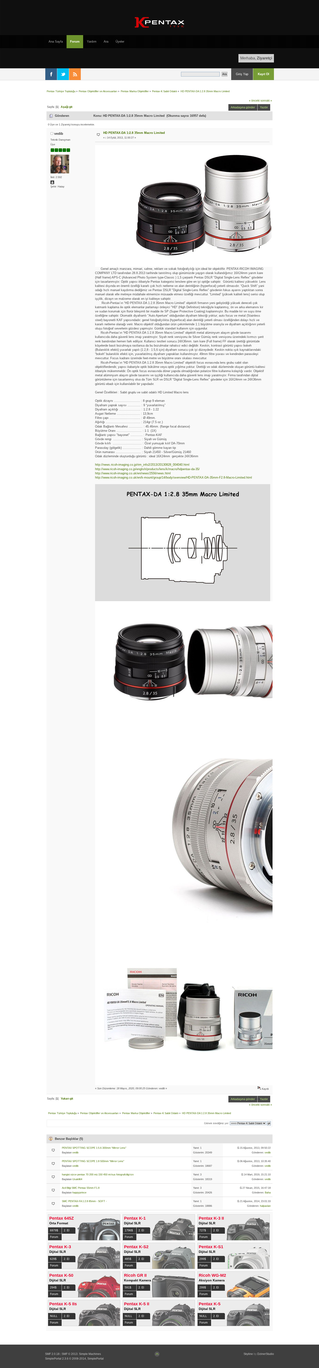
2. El (66, 1230)
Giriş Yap (242, 74)
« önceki (254, 100)
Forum (54, 1237)
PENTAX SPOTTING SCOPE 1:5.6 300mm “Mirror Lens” (94, 1147)
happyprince (79, 1192)
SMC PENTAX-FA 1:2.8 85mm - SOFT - (84, 1201)
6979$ (54, 1230)
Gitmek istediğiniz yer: (216, 1123)
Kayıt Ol (263, 74)
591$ (128, 1287)
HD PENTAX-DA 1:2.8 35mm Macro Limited (134, 133)
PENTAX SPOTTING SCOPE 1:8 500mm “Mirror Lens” (93, 1161)
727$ (202, 1230)
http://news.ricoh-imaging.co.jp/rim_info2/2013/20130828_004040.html (142, 464)
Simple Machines (90, 1354)
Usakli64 (77, 1179)
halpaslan (265, 1205)
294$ (53, 1287)
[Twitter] (63, 74)
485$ (128, 1259)
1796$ (129, 1230)
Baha (268, 1192)
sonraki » (266, 100)
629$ (53, 1259)
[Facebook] (51, 74)
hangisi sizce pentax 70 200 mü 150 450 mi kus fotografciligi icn (98, 1174)
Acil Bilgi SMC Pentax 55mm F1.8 (80, 1187)
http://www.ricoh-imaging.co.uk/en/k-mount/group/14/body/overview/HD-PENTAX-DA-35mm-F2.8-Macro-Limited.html (173, 477)
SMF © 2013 (70, 1354)
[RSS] (75, 74)
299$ (202, 1259)
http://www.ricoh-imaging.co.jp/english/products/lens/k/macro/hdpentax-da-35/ (147, 469)
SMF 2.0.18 (52, 1354)
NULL (53, 1316)
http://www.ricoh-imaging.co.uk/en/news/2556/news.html (133, 473)
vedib (58, 133)
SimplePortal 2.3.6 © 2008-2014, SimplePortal (74, 1358)
